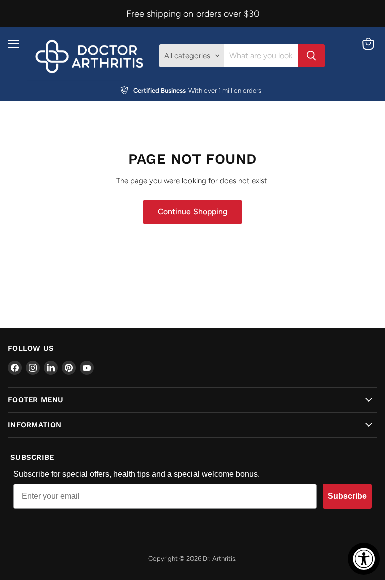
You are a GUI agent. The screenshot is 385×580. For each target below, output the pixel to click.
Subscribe (347, 496)
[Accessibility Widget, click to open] (364, 559)
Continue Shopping (192, 211)
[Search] (311, 55)
